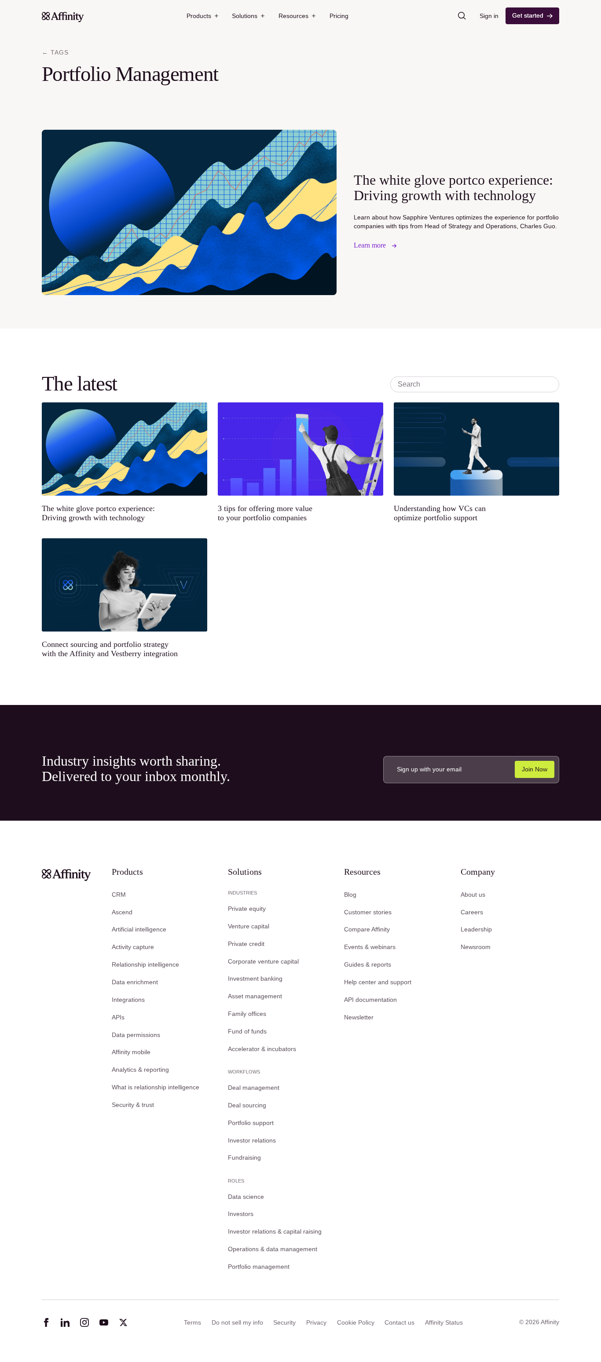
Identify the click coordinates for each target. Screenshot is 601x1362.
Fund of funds (247, 1031)
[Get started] (533, 15)
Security (284, 1322)
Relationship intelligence (145, 964)
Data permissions (136, 1034)
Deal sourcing (247, 1105)
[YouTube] (103, 1322)
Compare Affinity (367, 929)
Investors (240, 1213)
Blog (350, 894)
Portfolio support (251, 1122)
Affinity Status (444, 1322)
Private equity (247, 908)
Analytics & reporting (140, 1069)
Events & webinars (370, 946)
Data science (246, 1196)
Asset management (255, 996)
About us (473, 894)
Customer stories (368, 912)
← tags (55, 52)
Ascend (122, 912)
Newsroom (476, 946)
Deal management (253, 1087)
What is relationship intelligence (155, 1087)
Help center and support (377, 982)
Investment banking (255, 978)
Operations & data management (272, 1248)
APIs (118, 1017)
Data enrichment (135, 982)
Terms (192, 1322)
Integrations (128, 999)
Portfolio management (259, 1266)
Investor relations (252, 1140)
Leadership (476, 929)
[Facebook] (46, 1322)
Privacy (316, 1322)
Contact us (399, 1322)
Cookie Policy (355, 1322)
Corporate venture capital (263, 961)
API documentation (370, 999)
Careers (472, 912)
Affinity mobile (131, 1051)
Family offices (247, 1013)
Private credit (246, 943)
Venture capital (248, 926)
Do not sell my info (237, 1322)
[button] (202, 16)
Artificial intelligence (139, 929)
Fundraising (244, 1157)
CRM (119, 894)
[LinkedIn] (65, 1322)
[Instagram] (84, 1322)
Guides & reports (367, 964)
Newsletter (359, 1017)
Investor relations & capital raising (275, 1231)
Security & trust (133, 1104)
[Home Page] (63, 16)
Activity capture (133, 946)
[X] (123, 1322)
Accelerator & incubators (262, 1048)
